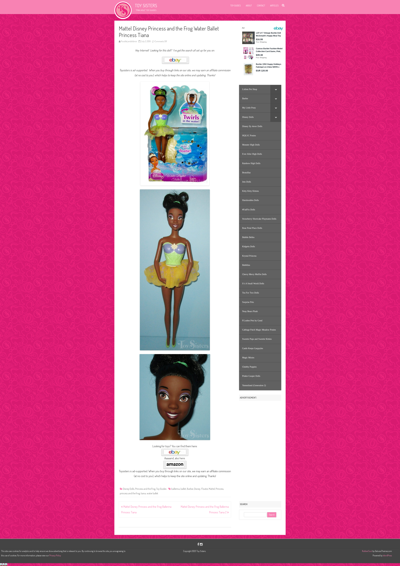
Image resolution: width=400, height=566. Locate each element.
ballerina (175, 488)
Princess (219, 488)
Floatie (204, 488)
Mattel (212, 488)
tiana (143, 493)
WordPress (387, 555)
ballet (183, 488)
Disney (197, 488)
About (249, 5)
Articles (274, 5)
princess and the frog (130, 493)
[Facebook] (198, 544)
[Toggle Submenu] (275, 89)
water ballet (152, 493)
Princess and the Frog (145, 488)
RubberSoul (367, 551)
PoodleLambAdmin (129, 41)
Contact (261, 5)
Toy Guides (235, 5)
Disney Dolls (128, 488)
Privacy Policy (55, 555)
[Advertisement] (260, 450)
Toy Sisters (146, 5)
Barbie (190, 488)
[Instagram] (201, 544)
